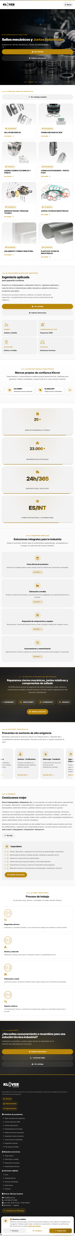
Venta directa (9, 1156)
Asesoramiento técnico (12, 1166)
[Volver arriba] (1, 1234)
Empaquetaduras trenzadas (14, 1129)
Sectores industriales (11, 1182)
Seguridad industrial (11, 1143)
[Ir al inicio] (8, 4)
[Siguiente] (72, 47)
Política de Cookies (34, 1226)
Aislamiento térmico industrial (14, 1136)
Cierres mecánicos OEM (12, 1122)
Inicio (6, 1174)
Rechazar (15, 1231)
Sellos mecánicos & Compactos (15, 1118)
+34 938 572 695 (10, 1200)
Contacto (8, 1189)
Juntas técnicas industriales (13, 1139)
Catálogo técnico (10, 1178)
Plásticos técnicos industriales (14, 1132)
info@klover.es (9, 1198)
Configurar (38, 1231)
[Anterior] (3, 47)
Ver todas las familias (12, 1147)
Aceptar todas (61, 1231)
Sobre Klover (9, 1185)
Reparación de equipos (12, 1163)
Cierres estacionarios (11, 1125)
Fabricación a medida (12, 1159)
